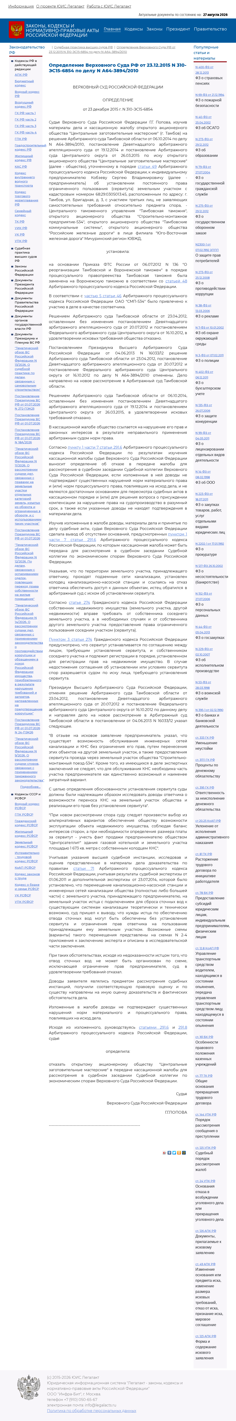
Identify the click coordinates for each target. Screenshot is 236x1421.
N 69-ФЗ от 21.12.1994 (209, 95)
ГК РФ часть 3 (25, 126)
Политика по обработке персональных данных (91, 1411)
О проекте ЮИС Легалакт (60, 6)
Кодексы (133, 29)
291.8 (182, 1027)
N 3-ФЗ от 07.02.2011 (209, 355)
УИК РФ (21, 228)
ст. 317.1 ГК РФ (205, 760)
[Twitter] (174, 1151)
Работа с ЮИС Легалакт (109, 6)
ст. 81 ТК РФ (203, 854)
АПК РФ (21, 74)
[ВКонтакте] (169, 1151)
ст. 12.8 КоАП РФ (207, 948)
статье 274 (79, 602)
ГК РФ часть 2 (25, 119)
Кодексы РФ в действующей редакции (26, 65)
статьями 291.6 (154, 1027)
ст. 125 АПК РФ (205, 1336)
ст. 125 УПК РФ (205, 1147)
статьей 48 (176, 281)
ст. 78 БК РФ (204, 893)
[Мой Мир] (184, 1151)
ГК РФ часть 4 (26, 132)
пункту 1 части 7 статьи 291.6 (95, 447)
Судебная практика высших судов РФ (83, 47)
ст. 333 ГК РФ (204, 737)
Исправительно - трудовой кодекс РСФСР (27, 857)
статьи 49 (147, 166)
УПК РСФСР (24, 902)
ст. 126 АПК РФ (205, 1231)
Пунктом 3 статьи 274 (70, 639)
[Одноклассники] (179, 1151)
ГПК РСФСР (24, 814)
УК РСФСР (23, 895)
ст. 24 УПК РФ (205, 1181)
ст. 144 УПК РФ (205, 1114)
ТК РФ (19, 221)
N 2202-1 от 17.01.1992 (209, 543)
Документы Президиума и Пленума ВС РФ (27, 338)
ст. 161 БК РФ (204, 1037)
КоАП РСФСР (25, 867)
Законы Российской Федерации (24, 270)
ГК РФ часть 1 (25, 113)
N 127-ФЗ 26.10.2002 (209, 566)
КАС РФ (21, 166)
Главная (112, 29)
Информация (21, 6)
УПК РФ (21, 241)
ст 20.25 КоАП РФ (208, 820)
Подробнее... (30, 787)
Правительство (210, 29)
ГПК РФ (21, 139)
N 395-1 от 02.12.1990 (209, 710)
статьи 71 (83, 868)
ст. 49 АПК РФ (205, 1264)
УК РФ (20, 234)
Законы (154, 29)
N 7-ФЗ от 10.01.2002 (209, 327)
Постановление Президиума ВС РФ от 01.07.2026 (27, 419)
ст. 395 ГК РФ (204, 787)
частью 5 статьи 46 (103, 296)
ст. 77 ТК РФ (203, 1075)
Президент (178, 29)
